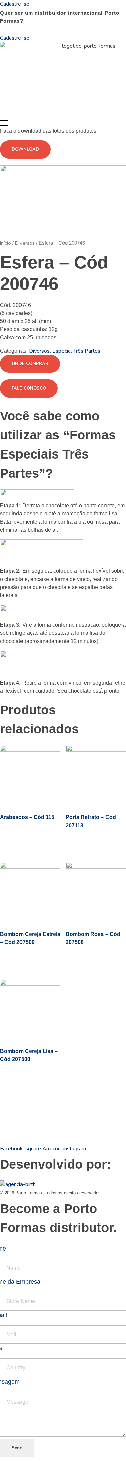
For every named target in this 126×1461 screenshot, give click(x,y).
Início (5, 243)
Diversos (25, 243)
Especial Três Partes (76, 351)
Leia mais (24, 841)
